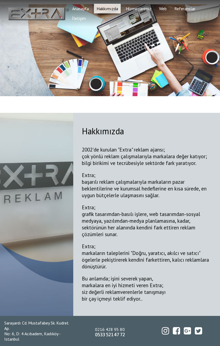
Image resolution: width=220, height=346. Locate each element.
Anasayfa (80, 8)
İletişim (79, 18)
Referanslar (184, 8)
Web (163, 8)
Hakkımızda (107, 8)
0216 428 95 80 (110, 329)
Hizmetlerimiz (138, 8)
